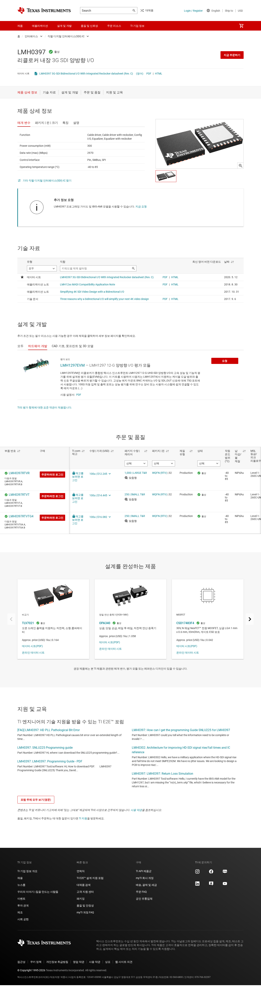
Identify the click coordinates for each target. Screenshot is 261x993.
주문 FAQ (141, 891)
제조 (20, 912)
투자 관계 (23, 905)
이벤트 (21, 898)
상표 (107, 961)
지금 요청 (141, 206)
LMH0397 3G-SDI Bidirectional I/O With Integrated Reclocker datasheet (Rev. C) (86, 73)
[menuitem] (241, 26)
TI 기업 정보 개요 (27, 871)
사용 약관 (136, 810)
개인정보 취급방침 (57, 961)
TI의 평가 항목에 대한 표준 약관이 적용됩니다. (44, 407)
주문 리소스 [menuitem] (114, 25)
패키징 (81, 898)
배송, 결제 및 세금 (146, 884)
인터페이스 (31, 36)
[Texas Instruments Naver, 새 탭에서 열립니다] (225, 872)
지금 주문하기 (232, 55)
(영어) (139, 73)
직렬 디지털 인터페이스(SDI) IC (66, 36)
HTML (158, 73)
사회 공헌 (23, 919)
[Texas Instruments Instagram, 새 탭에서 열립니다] (197, 872)
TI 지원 (83, 818)
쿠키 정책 (35, 961)
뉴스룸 (21, 884)
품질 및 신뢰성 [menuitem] (89, 25)
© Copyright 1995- (31, 970)
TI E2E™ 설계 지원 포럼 (90, 878)
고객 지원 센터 (85, 891)
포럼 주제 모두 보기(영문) (36, 799)
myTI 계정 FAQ (85, 912)
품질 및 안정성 (85, 905)
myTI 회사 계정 (145, 878)
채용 (20, 878)
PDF (148, 73)
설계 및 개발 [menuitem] (64, 25)
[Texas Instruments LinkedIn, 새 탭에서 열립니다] (197, 884)
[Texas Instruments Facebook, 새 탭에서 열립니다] (211, 872)
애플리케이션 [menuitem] (40, 25)
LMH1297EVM (72, 365)
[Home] (44, 10)
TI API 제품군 (144, 871)
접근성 (21, 961)
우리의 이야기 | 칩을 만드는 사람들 (37, 891)
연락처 (81, 871)
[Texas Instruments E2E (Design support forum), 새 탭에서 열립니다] (211, 884)
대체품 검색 (84, 884)
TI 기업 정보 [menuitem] (137, 25)
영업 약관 (78, 961)
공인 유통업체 (144, 898)
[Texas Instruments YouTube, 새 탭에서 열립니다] (225, 884)
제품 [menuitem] (20, 25)
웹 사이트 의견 (123, 961)
